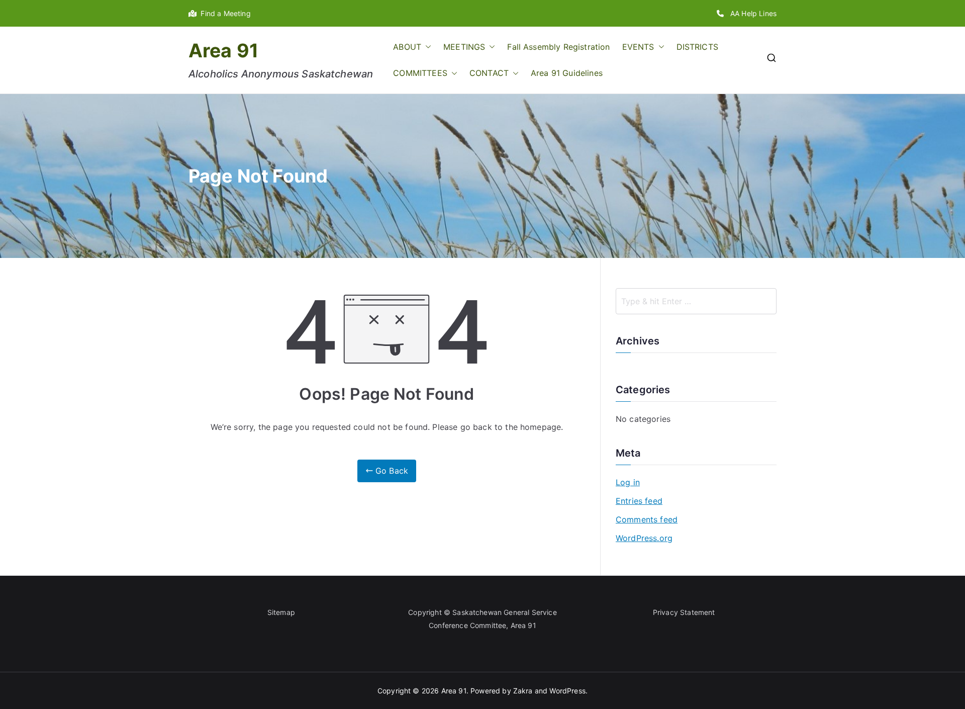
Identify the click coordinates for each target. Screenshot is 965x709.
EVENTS (638, 47)
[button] (426, 47)
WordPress (567, 690)
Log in (628, 482)
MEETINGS (464, 47)
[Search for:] (696, 301)
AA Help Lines (750, 13)
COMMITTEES (420, 73)
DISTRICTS (697, 47)
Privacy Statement (684, 612)
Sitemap (281, 612)
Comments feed (647, 519)
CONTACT (489, 73)
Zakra (523, 690)
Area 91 (223, 50)
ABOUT (407, 47)
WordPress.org (644, 538)
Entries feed (639, 501)
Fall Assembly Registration (558, 47)
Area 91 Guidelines (567, 73)
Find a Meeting (224, 13)
